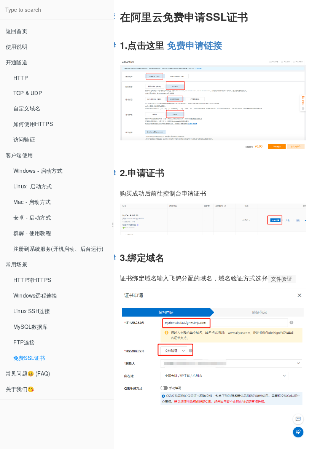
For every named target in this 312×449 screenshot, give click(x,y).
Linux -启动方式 (32, 186)
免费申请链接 (194, 44)
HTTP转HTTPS (32, 279)
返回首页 (16, 31)
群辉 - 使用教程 (32, 233)
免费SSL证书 (29, 357)
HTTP (20, 77)
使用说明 (16, 46)
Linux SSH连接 (31, 311)
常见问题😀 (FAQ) (28, 373)
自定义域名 (26, 108)
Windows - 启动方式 (37, 170)
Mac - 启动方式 (32, 201)
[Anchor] (115, 17)
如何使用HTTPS (33, 123)
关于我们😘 (20, 389)
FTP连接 (24, 342)
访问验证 (24, 139)
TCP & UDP (27, 93)
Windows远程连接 (35, 295)
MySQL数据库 (30, 326)
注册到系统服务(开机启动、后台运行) (58, 248)
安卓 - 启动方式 (32, 217)
